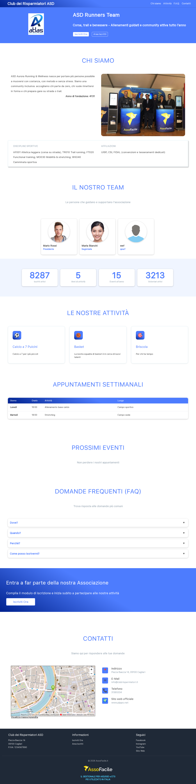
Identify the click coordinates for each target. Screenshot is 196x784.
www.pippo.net (119, 702)
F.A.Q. (176, 3)
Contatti (186, 3)
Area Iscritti (99, 34)
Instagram (141, 744)
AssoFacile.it (102, 760)
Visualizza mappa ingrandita (24, 717)
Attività (167, 3)
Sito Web (140, 751)
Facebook (140, 740)
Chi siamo (156, 3)
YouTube (140, 747)
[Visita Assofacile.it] (98, 771)
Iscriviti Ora (81, 34)
